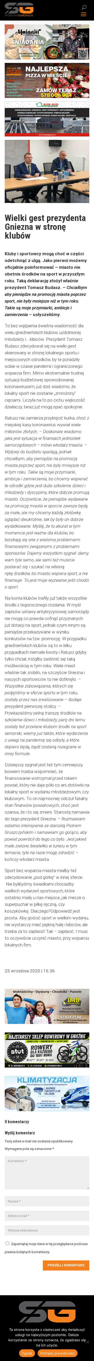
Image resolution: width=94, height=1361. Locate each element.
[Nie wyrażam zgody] (87, 1342)
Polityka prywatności (57, 1353)
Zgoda (27, 1353)
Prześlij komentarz (66, 1265)
